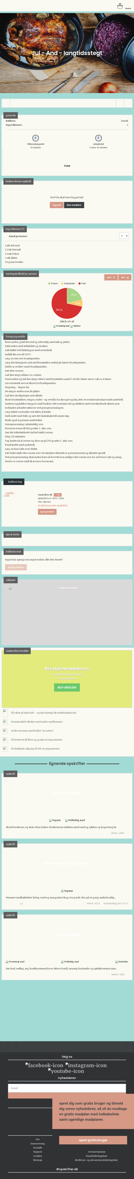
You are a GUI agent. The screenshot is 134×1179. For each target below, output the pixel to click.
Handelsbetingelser (96, 1156)
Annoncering (37, 1143)
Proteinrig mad (62, 326)
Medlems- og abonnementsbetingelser (96, 1160)
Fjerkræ (77, 326)
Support (37, 1151)
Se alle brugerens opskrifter (53, 505)
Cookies (37, 1156)
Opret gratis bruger (93, 1140)
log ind (57, 205)
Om (38, 1139)
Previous (9, 612)
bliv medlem (74, 205)
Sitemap (37, 1160)
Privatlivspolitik (96, 1151)
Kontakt (37, 1147)
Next (124, 612)
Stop (4, 612)
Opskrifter (16, 6)
